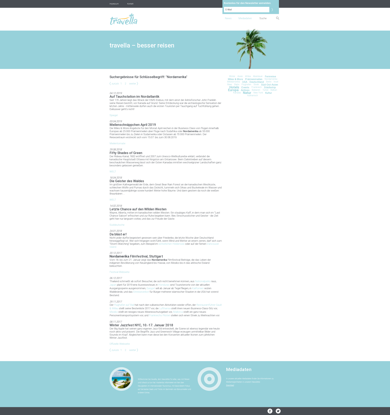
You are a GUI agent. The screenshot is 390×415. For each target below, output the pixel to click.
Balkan (274, 90)
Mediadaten (245, 18)
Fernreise (270, 76)
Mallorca (178, 311)
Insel (276, 82)
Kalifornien (198, 288)
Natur (247, 93)
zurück (115, 83)
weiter (132, 83)
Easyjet (151, 288)
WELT (113, 171)
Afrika (248, 76)
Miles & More (235, 79)
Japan (113, 284)
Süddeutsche (117, 224)
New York (258, 92)
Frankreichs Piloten (159, 315)
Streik (256, 84)
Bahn (236, 84)
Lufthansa (165, 308)
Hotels (234, 87)
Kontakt (130, 4)
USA (244, 81)
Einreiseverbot (141, 291)
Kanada (237, 92)
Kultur (268, 92)
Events (245, 87)
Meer (229, 84)
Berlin (268, 82)
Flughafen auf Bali (124, 304)
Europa (233, 90)
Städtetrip (270, 87)
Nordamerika (271, 79)
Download (230, 385)
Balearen (256, 90)
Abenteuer (258, 76)
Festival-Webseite (119, 271)
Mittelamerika (233, 82)
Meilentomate (117, 143)
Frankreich (257, 87)
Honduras (163, 284)
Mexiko (114, 311)
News (228, 18)
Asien (240, 76)
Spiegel (114, 115)
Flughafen (246, 84)
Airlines (245, 90)
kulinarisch (252, 95)
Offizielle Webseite (120, 343)
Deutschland (257, 81)
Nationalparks (203, 281)
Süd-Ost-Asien (269, 84)
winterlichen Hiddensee (171, 243)
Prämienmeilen (253, 79)
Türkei (265, 90)
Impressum (114, 4)
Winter (232, 76)
